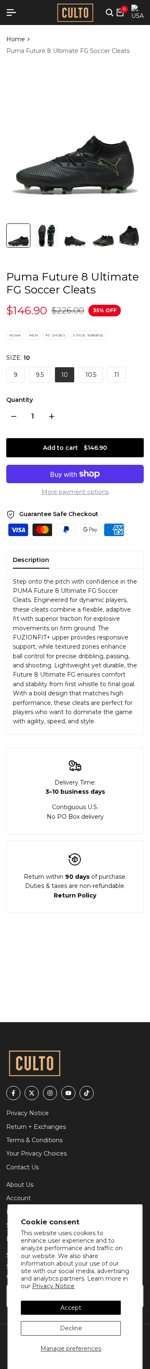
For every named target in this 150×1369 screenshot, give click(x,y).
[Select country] (137, 12)
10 (64, 375)
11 (116, 375)
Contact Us (22, 1167)
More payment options (75, 492)
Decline (71, 1328)
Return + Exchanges (36, 1127)
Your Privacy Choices (36, 1153)
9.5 (40, 375)
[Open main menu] (14, 12)
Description (31, 560)
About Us (19, 1184)
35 (96, 310)
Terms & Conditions (34, 1140)
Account (18, 1198)
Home (15, 39)
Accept (70, 1307)
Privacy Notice (53, 1286)
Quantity (19, 400)
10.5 (90, 375)
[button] (109, 12)
